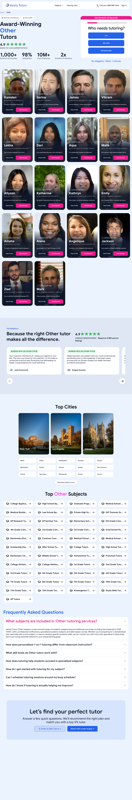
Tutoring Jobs (72, 5)
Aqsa (73, 145)
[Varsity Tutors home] (16, 5)
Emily (105, 193)
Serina (41, 97)
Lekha (8, 145)
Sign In (124, 5)
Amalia (9, 241)
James (74, 97)
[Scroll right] (122, 381)
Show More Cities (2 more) (66, 482)
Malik (105, 145)
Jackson (107, 241)
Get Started (23, 110)
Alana (41, 241)
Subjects (58, 5)
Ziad (7, 289)
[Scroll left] (10, 381)
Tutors (2, 12)
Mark (40, 289)
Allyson (9, 193)
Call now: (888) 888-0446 (109, 5)
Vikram (106, 97)
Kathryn (75, 193)
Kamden (10, 97)
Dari (40, 145)
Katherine (44, 193)
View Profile (9, 110)
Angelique (76, 241)
